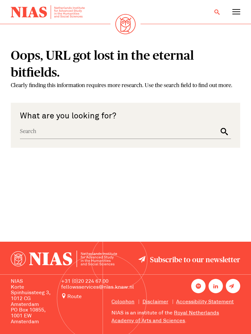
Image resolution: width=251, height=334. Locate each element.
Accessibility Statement (205, 302)
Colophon (122, 302)
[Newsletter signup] (233, 286)
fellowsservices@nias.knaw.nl (97, 287)
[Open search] (217, 12)
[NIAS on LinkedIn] (216, 286)
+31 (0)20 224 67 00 (85, 281)
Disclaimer (155, 302)
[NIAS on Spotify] (198, 286)
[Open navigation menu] (236, 12)
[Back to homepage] (47, 12)
